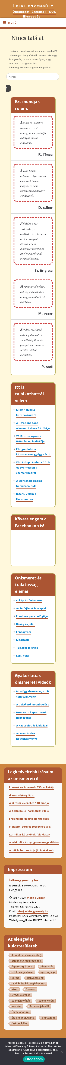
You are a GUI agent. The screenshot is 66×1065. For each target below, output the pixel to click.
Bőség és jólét (25, 624)
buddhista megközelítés (26, 960)
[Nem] (61, 1051)
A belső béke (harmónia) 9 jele (29, 811)
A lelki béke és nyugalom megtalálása (34, 842)
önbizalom (48, 1017)
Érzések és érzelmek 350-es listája (31, 787)
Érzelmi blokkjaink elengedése (29, 818)
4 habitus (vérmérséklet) (26, 955)
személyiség (46, 1000)
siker (15, 989)
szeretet (16, 1006)
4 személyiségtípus (21, 795)
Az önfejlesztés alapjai (31, 608)
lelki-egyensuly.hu (23, 880)
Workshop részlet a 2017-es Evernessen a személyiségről (33, 467)
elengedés (47, 966)
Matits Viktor (36, 897)
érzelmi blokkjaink (23, 1017)
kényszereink (35, 977)
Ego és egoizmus (22, 966)
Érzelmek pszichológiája (32, 616)
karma (15, 977)
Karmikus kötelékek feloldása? (29, 834)
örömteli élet (19, 1023)
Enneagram (23, 632)
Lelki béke (22, 655)
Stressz (30, 989)
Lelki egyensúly (33, 6)
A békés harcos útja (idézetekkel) (31, 850)
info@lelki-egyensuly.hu (32, 911)
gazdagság (48, 972)
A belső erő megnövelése (32, 704)
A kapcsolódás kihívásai (32, 725)
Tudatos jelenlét (27, 647)
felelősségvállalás (22, 972)
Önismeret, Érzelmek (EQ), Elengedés (34, 14)
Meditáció (23, 639)
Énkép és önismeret (29, 600)
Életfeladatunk (20, 1012)
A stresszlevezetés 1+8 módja (29, 803)
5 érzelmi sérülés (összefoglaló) (30, 826)
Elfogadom (34, 1059)
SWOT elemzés (21, 994)
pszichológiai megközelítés (28, 983)
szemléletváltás (21, 1000)
